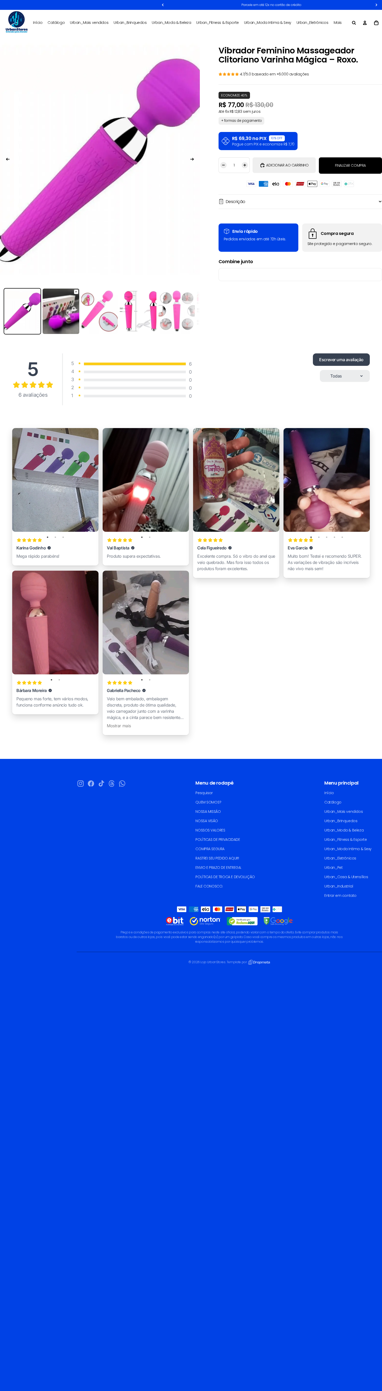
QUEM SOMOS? (208, 802)
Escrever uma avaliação (341, 359)
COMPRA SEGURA (210, 848)
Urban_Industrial (338, 886)
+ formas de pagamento (241, 120)
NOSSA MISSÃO (208, 811)
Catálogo (332, 802)
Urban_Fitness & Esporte (345, 839)
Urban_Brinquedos (340, 820)
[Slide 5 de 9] (177, 311)
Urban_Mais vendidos (343, 811)
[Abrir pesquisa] (354, 23)
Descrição (235, 201)
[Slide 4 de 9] (138, 311)
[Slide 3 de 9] (99, 311)
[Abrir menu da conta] (365, 23)
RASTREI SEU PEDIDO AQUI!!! (217, 858)
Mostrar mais (119, 725)
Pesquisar (204, 792)
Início (329, 792)
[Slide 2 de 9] (61, 311)
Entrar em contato (340, 895)
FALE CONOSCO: (209, 886)
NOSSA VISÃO (206, 820)
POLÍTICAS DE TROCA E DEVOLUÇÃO (225, 876)
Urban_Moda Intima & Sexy (348, 848)
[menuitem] (337, 23)
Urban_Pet (333, 867)
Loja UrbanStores (212, 962)
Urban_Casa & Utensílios (346, 876)
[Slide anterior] (5, 160)
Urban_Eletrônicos (340, 858)
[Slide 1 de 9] (22, 311)
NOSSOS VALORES (210, 830)
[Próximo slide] (194, 160)
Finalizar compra (350, 165)
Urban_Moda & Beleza (344, 830)
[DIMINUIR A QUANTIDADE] (223, 165)
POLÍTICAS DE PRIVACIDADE (217, 839)
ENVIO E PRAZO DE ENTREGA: (218, 867)
